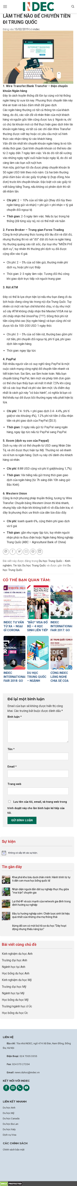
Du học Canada (11, 1118)
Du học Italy (9, 1129)
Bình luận (14, 716)
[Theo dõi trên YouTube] (26, 1088)
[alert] (37, 853)
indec (36, 29)
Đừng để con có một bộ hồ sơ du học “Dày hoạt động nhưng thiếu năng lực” (39, 927)
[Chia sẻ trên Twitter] (19, 552)
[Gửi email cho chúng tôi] (13, 1088)
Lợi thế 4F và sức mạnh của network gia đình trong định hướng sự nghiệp (41, 903)
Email (12, 766)
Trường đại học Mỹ (14, 986)
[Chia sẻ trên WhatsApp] (6, 552)
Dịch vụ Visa (9, 1134)
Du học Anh (9, 1107)
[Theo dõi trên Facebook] (6, 1088)
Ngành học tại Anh (13, 967)
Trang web (14, 784)
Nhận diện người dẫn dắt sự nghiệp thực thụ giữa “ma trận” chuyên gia (40, 891)
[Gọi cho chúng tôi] (20, 1088)
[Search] (72, 6)
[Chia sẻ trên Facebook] (13, 552)
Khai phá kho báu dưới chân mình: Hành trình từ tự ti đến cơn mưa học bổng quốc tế (41, 879)
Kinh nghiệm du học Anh (17, 954)
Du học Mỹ (8, 1112)
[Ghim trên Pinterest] (33, 552)
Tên (11, 749)
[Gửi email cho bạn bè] (26, 552)
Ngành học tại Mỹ (13, 993)
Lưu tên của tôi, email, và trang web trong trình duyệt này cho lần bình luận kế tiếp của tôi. (37, 807)
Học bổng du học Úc (15, 1013)
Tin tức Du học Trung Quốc (29, 565)
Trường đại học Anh (14, 960)
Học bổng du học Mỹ (15, 1000)
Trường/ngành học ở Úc (17, 1006)
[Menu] (5, 6)
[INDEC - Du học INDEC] (38, 7)
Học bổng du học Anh (15, 973)
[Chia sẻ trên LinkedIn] (40, 552)
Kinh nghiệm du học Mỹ (17, 980)
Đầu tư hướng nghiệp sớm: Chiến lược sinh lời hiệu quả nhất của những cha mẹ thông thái (41, 915)
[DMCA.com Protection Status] (11, 1183)
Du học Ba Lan (10, 1123)
